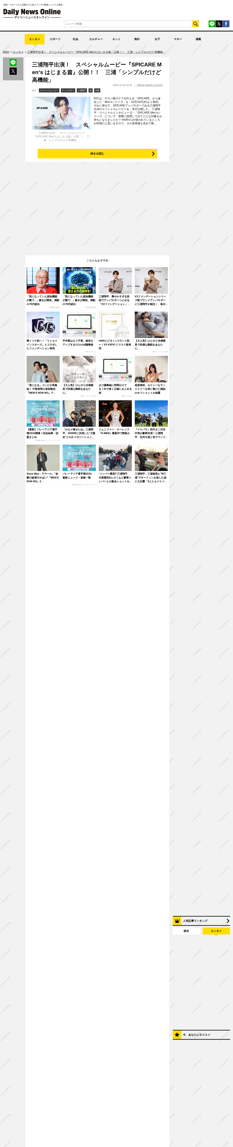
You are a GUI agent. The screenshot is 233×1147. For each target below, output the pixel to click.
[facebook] (226, 23)
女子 (157, 39)
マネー (178, 39)
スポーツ (55, 39)
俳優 (97, 90)
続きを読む (97, 153)
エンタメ (34, 39)
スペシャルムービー (49, 90)
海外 (137, 39)
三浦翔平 (82, 90)
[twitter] (219, 23)
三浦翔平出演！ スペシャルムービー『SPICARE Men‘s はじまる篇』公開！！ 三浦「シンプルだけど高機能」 (97, 72)
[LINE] (212, 23)
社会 (75, 39)
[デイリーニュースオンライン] (32, 12)
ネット (116, 39)
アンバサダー (68, 90)
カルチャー (96, 39)
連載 (198, 39)
